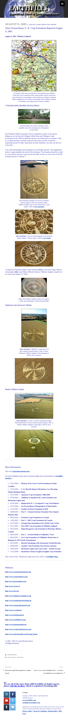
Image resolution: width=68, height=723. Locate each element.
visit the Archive (17, 686)
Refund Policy (53, 711)
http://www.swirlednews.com (15, 620)
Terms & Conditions (40, 711)
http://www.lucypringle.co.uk (15, 581)
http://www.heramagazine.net (15, 624)
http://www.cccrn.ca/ (12, 586)
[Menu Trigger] (62, 3)
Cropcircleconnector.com (21, 471)
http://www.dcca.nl (12, 591)
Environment (12, 654)
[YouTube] (6, 701)
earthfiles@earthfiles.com (31, 703)
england (20, 657)
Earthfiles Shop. (52, 557)
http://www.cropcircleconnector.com (18, 572)
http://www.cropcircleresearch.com (17, 605)
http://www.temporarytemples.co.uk (18, 596)
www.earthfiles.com (29, 700)
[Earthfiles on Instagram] (6, 695)
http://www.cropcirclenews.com (16, 577)
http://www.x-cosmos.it (13, 610)
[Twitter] (13, 701)
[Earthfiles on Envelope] (13, 707)
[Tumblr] (6, 707)
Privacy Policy (27, 711)
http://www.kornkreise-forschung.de (18, 600)
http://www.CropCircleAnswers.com (18, 629)
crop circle (12, 657)
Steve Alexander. (39, 206)
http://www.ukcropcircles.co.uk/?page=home (21, 634)
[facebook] (13, 695)
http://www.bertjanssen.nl (14, 615)
